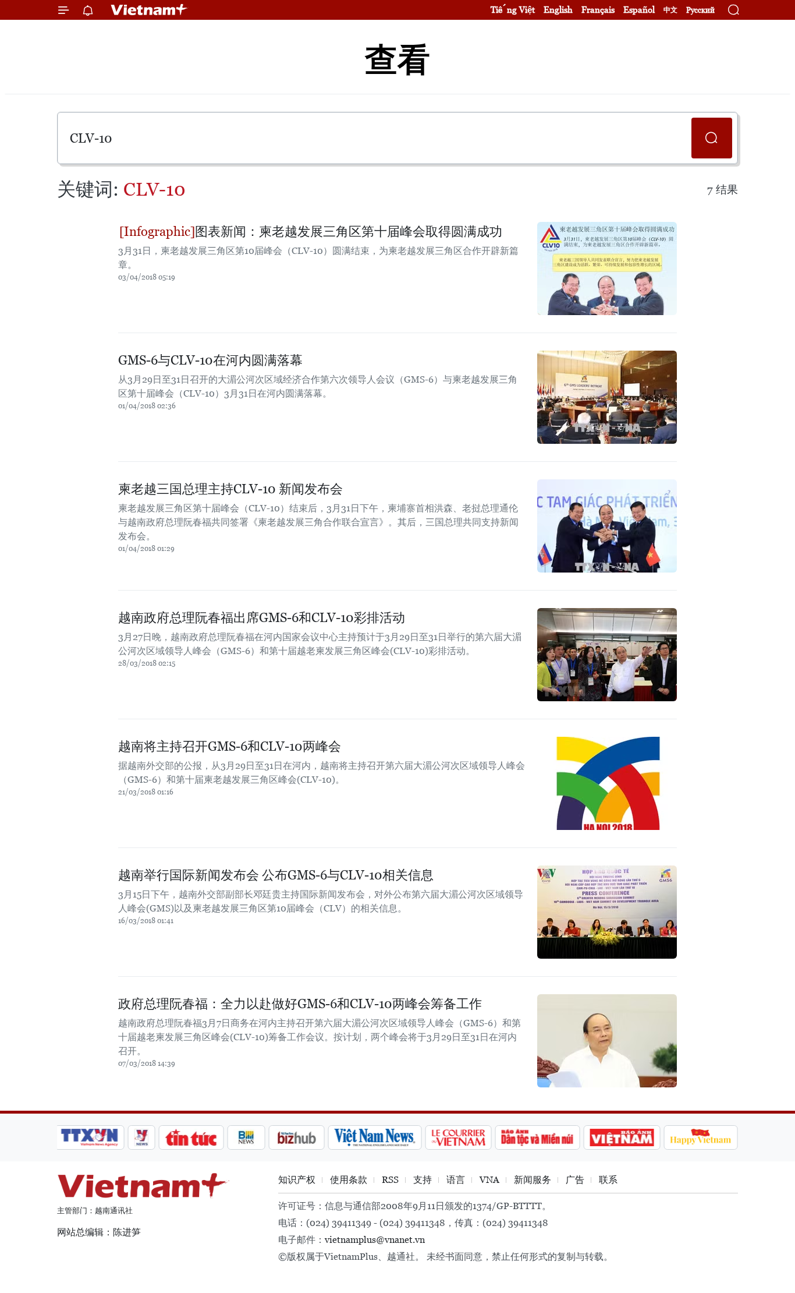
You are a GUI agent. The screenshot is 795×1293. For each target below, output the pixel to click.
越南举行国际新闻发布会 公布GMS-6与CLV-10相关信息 (276, 875)
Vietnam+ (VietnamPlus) (149, 10)
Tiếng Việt (513, 10)
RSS (390, 1179)
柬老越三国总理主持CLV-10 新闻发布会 (230, 489)
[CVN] (458, 1137)
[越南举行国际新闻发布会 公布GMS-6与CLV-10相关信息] (607, 912)
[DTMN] (537, 1137)
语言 (455, 1179)
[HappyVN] (700, 1137)
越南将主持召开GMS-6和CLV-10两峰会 (229, 746)
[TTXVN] (90, 1137)
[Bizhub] (296, 1137)
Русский (700, 10)
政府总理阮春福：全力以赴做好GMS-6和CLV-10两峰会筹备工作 (300, 1004)
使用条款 (348, 1179)
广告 (575, 1179)
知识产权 (296, 1179)
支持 (422, 1179)
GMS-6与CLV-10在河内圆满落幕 (210, 360)
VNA (489, 1179)
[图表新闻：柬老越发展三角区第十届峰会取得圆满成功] (607, 268)
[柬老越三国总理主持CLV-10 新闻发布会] (607, 526)
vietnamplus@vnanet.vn (375, 1239)
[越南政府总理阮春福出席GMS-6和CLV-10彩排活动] (607, 654)
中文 (670, 10)
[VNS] (374, 1137)
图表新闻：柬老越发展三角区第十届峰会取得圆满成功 (348, 231)
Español (639, 10)
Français (598, 10)
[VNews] (141, 1137)
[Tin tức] (191, 1137)
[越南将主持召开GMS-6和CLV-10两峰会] (607, 783)
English (558, 10)
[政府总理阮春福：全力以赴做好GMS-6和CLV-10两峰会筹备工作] (607, 1040)
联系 (608, 1179)
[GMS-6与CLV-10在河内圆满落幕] (607, 397)
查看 (397, 59)
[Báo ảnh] (621, 1137)
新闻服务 (532, 1179)
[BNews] (246, 1137)
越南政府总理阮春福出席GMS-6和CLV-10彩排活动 (261, 617)
